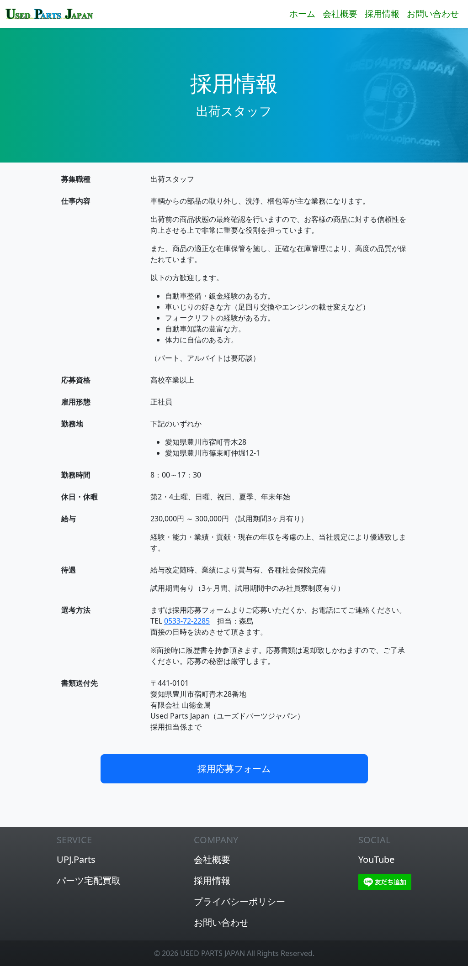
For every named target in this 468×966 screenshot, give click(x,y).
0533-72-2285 (187, 621)
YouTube (376, 859)
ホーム (302, 13)
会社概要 (340, 13)
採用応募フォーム (234, 768)
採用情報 (382, 13)
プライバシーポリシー (239, 901)
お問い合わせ (433, 13)
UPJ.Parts (76, 859)
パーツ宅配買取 (89, 880)
